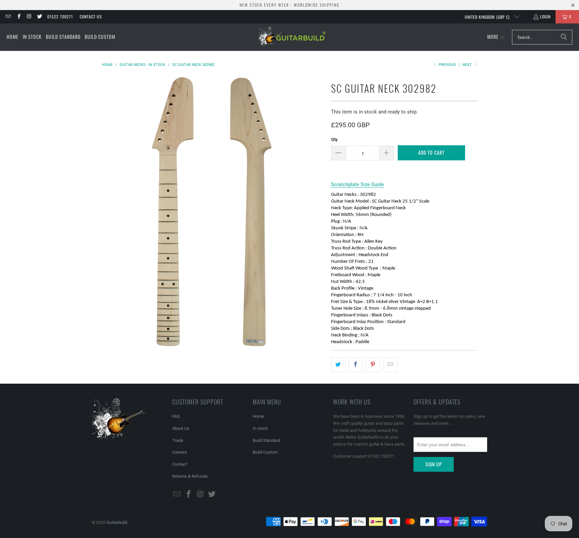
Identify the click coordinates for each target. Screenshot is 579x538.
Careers (179, 452)
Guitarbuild (117, 522)
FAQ (176, 416)
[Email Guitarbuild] (8, 16)
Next (467, 65)
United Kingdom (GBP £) (488, 17)
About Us (180, 428)
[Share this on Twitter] (338, 364)
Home (258, 416)
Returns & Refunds (190, 476)
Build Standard (266, 440)
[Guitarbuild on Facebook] (18, 16)
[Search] (564, 37)
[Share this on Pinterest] (373, 364)
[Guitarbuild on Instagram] (29, 16)
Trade (177, 440)
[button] (496, 37)
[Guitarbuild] (291, 37)
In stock (260, 428)
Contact (179, 464)
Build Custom (265, 452)
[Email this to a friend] (390, 364)
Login (545, 16)
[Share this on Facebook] (355, 364)
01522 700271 (60, 16)
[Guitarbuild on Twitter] (39, 16)
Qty (334, 139)
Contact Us (91, 16)
